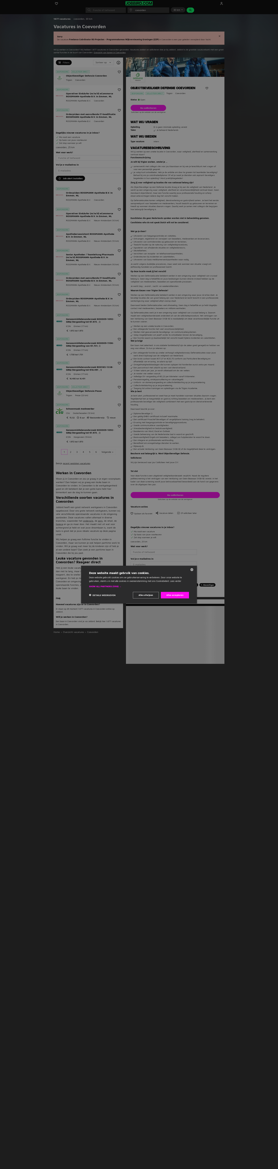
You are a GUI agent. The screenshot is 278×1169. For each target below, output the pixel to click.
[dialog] (139, 584)
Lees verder (175, 581)
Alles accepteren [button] (174, 595)
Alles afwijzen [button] (146, 595)
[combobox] (191, 569)
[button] (139, 586)
